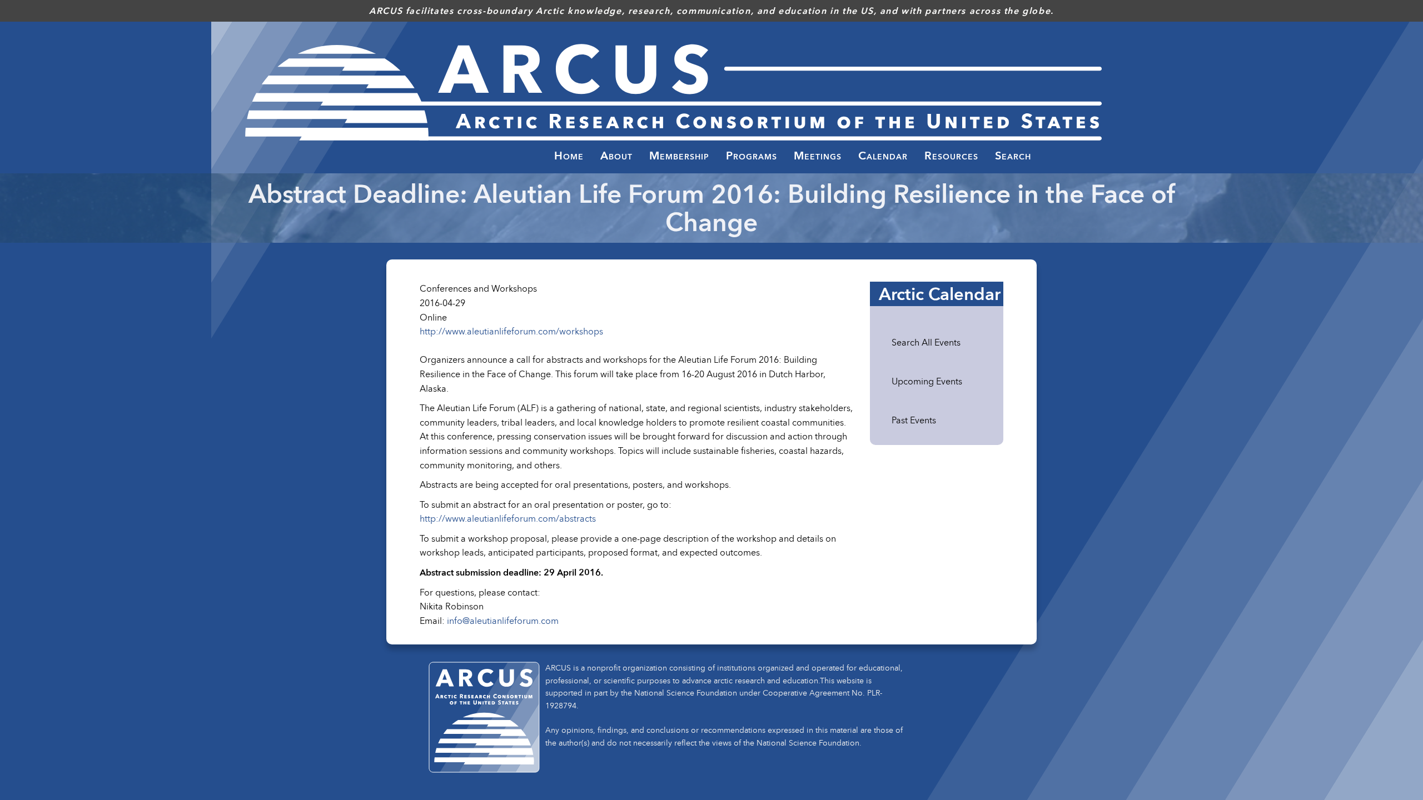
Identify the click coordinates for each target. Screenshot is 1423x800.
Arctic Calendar (940, 293)
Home (569, 155)
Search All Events (926, 342)
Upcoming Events (927, 381)
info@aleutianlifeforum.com (503, 620)
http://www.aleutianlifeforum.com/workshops (511, 331)
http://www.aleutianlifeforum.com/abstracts (508, 518)
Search (1013, 155)
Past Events (914, 420)
